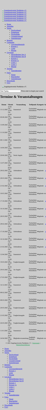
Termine (7, 393)
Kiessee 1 (12, 371)
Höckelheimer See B (16, 381)
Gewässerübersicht (15, 369)
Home (6, 349)
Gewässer (7, 377)
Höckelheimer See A (16, 379)
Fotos (6, 397)
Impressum (35, 343)
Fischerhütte (13, 359)
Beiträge (7, 365)
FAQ (6, 407)
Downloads (8, 405)
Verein (6, 353)
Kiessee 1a (13, 385)
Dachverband (13, 355)
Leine (11, 373)
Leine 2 (11, 389)
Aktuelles (7, 351)
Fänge (11, 399)
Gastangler (8, 367)
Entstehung (13, 357)
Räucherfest (13, 401)
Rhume (11, 375)
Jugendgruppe (14, 363)
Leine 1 (11, 387)
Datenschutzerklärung (23, 345)
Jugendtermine (14, 395)
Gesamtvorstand (14, 361)
